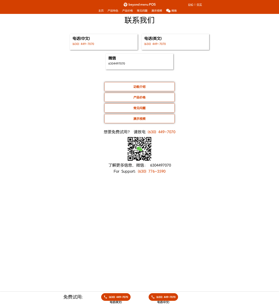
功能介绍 (139, 87)
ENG (190, 4)
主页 (101, 10)
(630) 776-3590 (152, 171)
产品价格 (127, 10)
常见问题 (142, 10)
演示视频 (156, 10)
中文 (199, 4)
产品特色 (113, 10)
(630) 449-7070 (161, 132)
